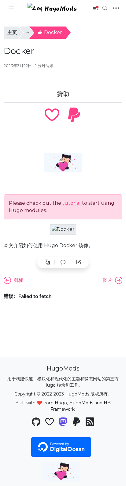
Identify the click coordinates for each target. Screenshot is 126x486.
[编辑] (78, 262)
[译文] (47, 262)
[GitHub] (36, 422)
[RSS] (90, 422)
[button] (63, 262)
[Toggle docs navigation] (11, 8)
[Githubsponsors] (52, 116)
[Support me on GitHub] (63, 163)
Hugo (61, 403)
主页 (12, 32)
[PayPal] (74, 116)
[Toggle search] (105, 8)
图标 (18, 280)
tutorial (71, 203)
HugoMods (61, 7)
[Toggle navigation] (116, 8)
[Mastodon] (63, 422)
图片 (108, 280)
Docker (53, 32)
